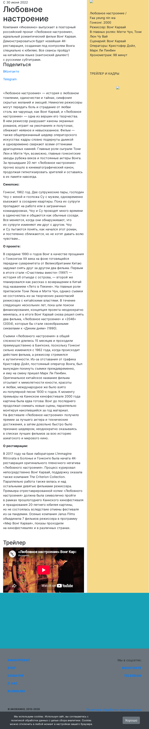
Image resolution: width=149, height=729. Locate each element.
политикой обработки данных (29, 720)
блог (12, 668)
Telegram (10, 79)
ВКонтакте (11, 71)
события (16, 676)
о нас (13, 683)
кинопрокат (19, 660)
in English (16, 691)
